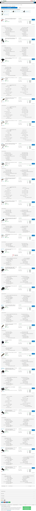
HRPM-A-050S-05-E (3, 467)
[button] (1, 1)
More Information (9, 510)
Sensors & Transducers (5, 4)
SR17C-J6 (2, 234)
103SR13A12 (2, 120)
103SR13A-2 (2, 77)
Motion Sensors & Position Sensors (16, 4)
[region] (18, 508)
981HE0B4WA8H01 (2, 249)
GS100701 (2, 143)
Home (1, 4)
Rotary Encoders (5, 14)
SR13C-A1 (2, 97)
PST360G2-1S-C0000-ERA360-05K (2, 305)
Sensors (10, 4)
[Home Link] (6, 1)
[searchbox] (17, 2)
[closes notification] (22, 255)
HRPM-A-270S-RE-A (2, 410)
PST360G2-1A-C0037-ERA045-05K (2, 267)
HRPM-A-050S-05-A (3, 448)
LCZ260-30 (2, 352)
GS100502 (2, 18)
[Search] (34, 2)
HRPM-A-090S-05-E (3, 429)
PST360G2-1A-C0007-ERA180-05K (3, 369)
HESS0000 (2, 162)
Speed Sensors (27, 11)
